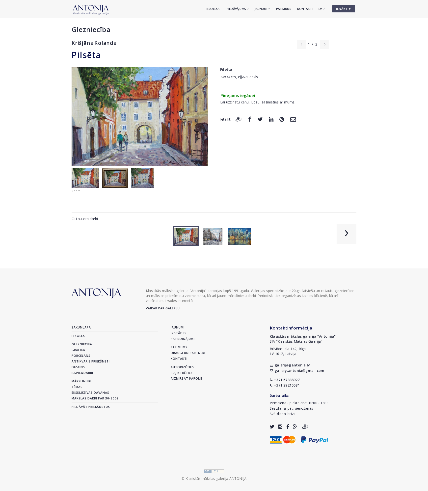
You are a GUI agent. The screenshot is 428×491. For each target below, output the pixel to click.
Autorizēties (182, 367)
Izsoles (212, 9)
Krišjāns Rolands (94, 42)
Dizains (78, 367)
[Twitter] (260, 119)
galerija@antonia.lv (292, 365)
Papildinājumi (183, 339)
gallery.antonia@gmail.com (299, 370)
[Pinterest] (281, 119)
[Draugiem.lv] (238, 119)
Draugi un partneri (188, 353)
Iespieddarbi (82, 373)
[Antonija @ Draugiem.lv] (305, 426)
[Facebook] (249, 119)
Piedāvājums (237, 9)
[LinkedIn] (271, 119)
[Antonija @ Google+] (295, 426)
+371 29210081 (287, 385)
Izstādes (179, 333)
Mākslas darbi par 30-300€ (95, 398)
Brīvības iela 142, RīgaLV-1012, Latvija (288, 351)
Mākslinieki (81, 381)
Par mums (284, 9)
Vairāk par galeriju (163, 308)
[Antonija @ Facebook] (287, 426)
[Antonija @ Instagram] (280, 426)
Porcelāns (81, 356)
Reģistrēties (182, 373)
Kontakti (305, 9)
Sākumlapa (81, 327)
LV (321, 9)
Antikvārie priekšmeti (91, 361)
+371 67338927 (287, 379)
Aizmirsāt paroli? (187, 378)
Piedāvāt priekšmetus (91, 407)
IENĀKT (342, 9)
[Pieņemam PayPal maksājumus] (314, 439)
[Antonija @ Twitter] (272, 426)
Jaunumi (261, 9)
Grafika (78, 350)
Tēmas (77, 387)
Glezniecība (91, 29)
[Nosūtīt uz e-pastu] (293, 119)
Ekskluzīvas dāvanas (90, 393)
